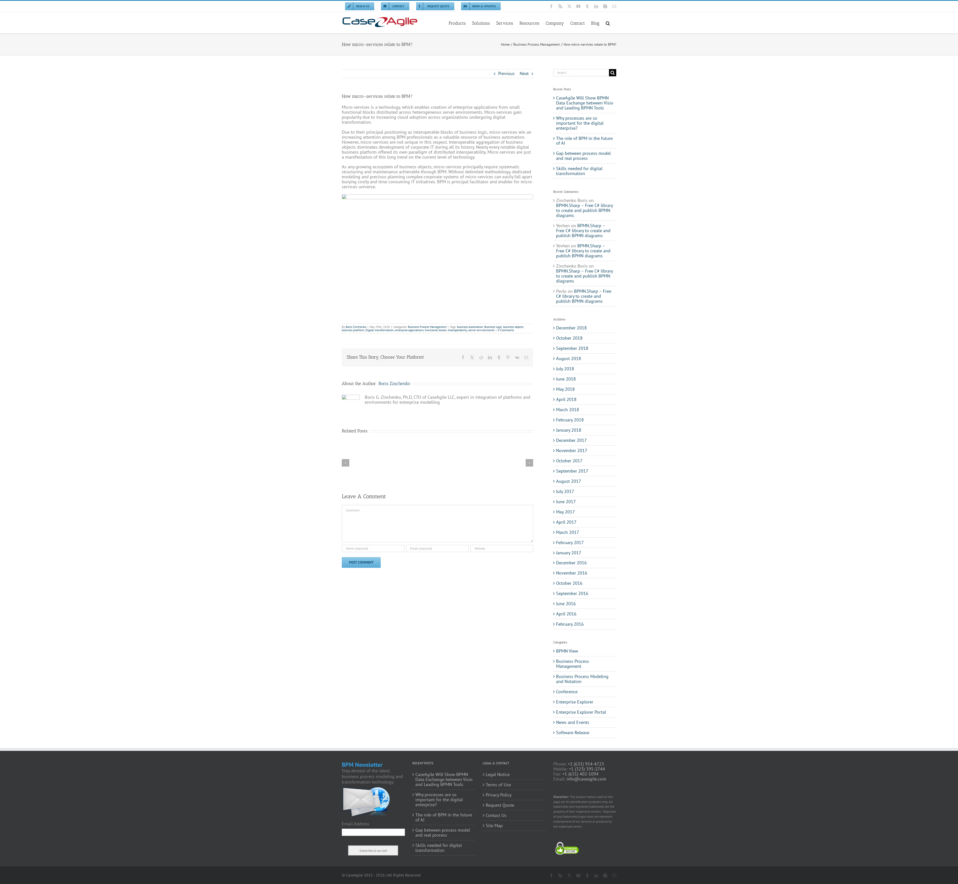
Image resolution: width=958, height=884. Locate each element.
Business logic (493, 327)
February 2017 (570, 542)
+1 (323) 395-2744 (587, 769)
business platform (353, 330)
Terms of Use (498, 784)
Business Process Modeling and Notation (582, 679)
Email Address (355, 823)
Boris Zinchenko (356, 327)
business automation (470, 327)
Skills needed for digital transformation (579, 171)
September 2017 (572, 471)
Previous (506, 73)
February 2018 (570, 420)
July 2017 (565, 491)
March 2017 (567, 532)
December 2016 (571, 563)
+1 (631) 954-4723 (586, 764)
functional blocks (436, 330)
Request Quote (500, 805)
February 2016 (570, 624)
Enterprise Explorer (574, 701)
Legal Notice (498, 774)
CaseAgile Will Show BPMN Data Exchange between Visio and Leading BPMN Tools (584, 103)
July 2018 (565, 369)
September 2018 (572, 348)
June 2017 (566, 501)
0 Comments (506, 330)
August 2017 (568, 481)
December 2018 (571, 328)
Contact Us (496, 815)
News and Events (572, 722)
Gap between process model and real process (583, 155)
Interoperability (457, 330)
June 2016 (566, 603)
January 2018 (568, 430)
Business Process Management (427, 327)
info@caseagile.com (586, 779)
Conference (567, 691)
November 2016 (571, 573)
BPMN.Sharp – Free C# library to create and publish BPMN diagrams (584, 210)
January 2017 (568, 553)
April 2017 (566, 522)
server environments (481, 330)
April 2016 (566, 614)
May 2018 (565, 389)
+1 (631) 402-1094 (580, 774)
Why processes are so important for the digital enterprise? (579, 123)
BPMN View (567, 651)
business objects (513, 327)
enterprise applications (409, 330)
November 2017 (571, 450)
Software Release (572, 732)
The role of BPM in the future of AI (584, 140)
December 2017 (571, 440)
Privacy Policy (498, 794)
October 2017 (569, 461)
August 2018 (568, 358)
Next (524, 73)
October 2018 (569, 338)
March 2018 (567, 409)
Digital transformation (379, 330)
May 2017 (565, 512)
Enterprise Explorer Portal (581, 712)
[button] (608, 22)
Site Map (494, 825)
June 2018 (566, 379)
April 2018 (566, 399)
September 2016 (572, 593)
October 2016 (569, 583)
